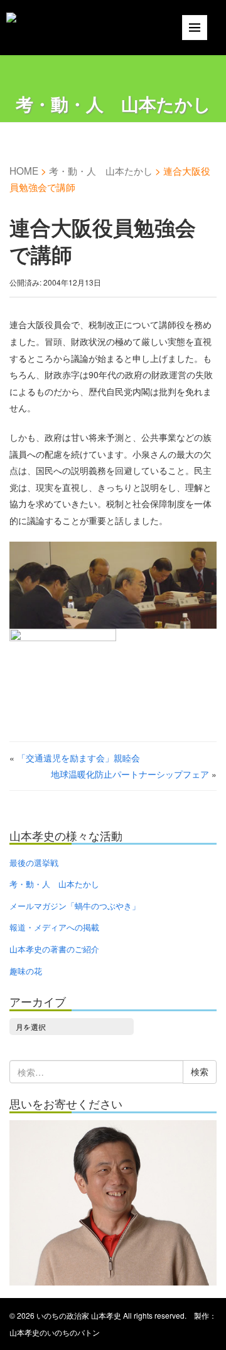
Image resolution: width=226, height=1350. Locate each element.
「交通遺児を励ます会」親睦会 (78, 757)
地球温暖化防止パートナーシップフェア (130, 774)
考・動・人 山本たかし (101, 170)
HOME (23, 170)
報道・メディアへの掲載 (54, 927)
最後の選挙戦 (33, 862)
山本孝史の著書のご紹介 (54, 949)
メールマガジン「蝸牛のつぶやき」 (74, 906)
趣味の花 (25, 971)
